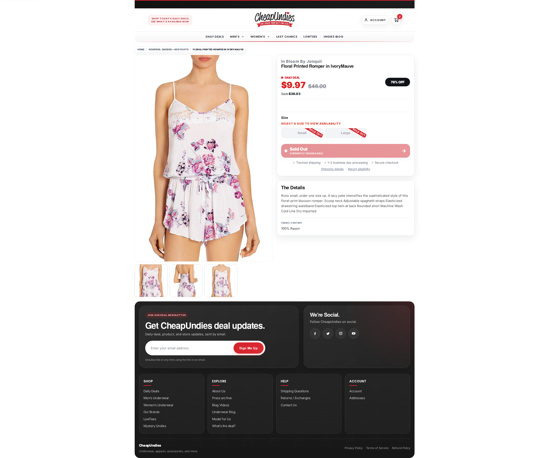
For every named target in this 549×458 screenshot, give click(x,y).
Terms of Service (377, 448)
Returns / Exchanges (295, 398)
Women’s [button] (257, 37)
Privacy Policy (354, 448)
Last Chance (286, 37)
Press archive (222, 398)
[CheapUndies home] (274, 19)
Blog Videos (220, 405)
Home (141, 49)
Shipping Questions (295, 391)
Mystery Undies (154, 426)
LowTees (310, 37)
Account (355, 391)
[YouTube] (353, 333)
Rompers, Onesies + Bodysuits (169, 49)
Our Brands (151, 412)
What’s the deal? (224, 426)
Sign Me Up (248, 348)
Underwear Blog (223, 412)
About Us (218, 391)
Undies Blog (333, 37)
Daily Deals (215, 37)
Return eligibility (359, 169)
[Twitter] (328, 333)
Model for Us (221, 419)
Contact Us (289, 405)
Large (345, 133)
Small (302, 133)
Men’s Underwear (156, 398)
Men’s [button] (235, 37)
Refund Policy (401, 448)
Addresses (357, 398)
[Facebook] (315, 333)
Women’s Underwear (158, 405)
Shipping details (332, 169)
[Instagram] (341, 333)
